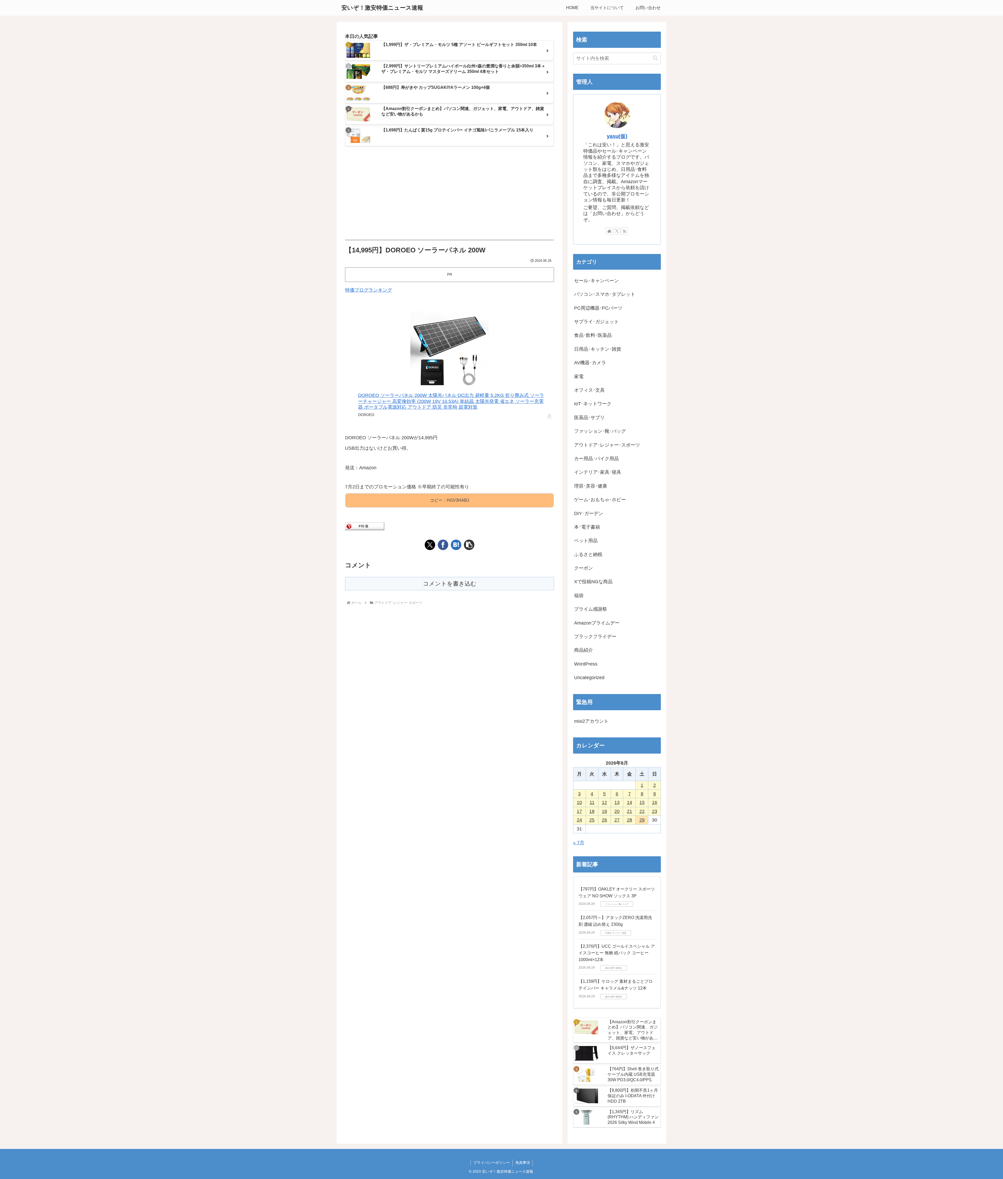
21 (629, 811)
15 (642, 802)
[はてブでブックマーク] (456, 545)
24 (579, 820)
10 (579, 802)
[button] (469, 545)
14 (629, 802)
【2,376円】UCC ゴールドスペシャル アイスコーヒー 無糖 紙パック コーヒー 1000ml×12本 (617, 953)
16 (654, 802)
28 (629, 820)
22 (642, 811)
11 (592, 802)
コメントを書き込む (449, 583)
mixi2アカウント (591, 721)
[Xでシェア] (430, 545)
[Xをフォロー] (617, 231)
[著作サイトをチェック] (609, 231)
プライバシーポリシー (491, 1162)
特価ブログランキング (368, 290)
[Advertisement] (449, 193)
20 (617, 811)
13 (617, 802)
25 (591, 820)
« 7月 (578, 842)
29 (642, 820)
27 (617, 820)
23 (654, 811)
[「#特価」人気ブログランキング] (364, 526)
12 (604, 802)
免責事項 (522, 1162)
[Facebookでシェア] (443, 545)
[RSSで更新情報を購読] (624, 231)
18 (591, 811)
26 (604, 820)
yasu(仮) (617, 136)
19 (604, 811)
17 (579, 811)
